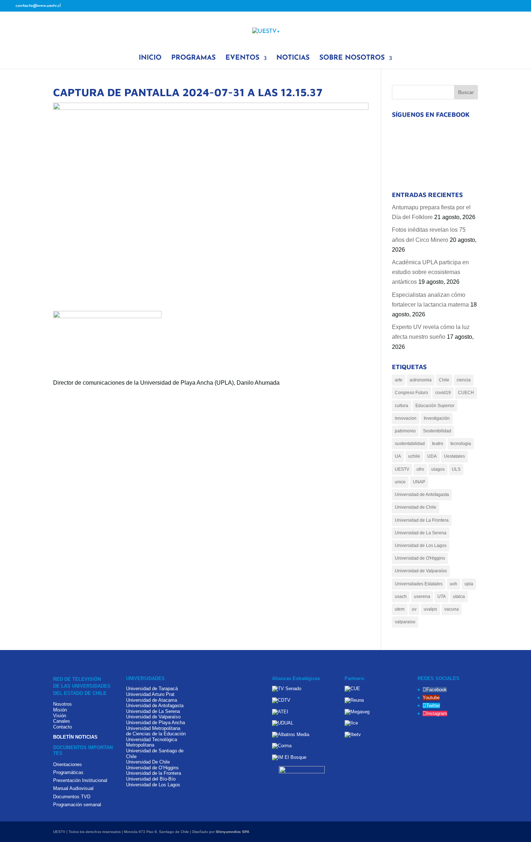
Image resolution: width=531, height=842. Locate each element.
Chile (444, 379)
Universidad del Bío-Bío (151, 779)
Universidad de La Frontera (422, 520)
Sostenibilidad (437, 430)
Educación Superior (434, 405)
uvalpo (430, 609)
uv (414, 609)
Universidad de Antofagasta (422, 494)
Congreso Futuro (411, 392)
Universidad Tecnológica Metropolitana (151, 742)
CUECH (466, 392)
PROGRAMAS (193, 58)
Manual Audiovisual (73, 788)
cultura (401, 405)
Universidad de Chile (415, 507)
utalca (459, 596)
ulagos (438, 469)
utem (400, 609)
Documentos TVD (71, 796)
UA (398, 456)
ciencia (464, 379)
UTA (441, 596)
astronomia (421, 379)
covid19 (443, 392)
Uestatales (454, 456)
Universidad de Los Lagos (420, 545)
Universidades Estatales (418, 583)
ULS (456, 469)
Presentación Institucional (80, 780)
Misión (60, 710)
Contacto (62, 727)
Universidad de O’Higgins (152, 767)
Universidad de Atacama (151, 700)
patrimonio (405, 430)
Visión (59, 715)
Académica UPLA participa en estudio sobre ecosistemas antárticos (430, 272)
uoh (453, 583)
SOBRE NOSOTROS (352, 58)
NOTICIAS (293, 58)
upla (469, 583)
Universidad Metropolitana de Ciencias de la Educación (156, 731)
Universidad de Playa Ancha (155, 722)
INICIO (150, 58)
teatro (437, 443)
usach (401, 596)
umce (400, 481)
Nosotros (62, 704)
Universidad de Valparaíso (421, 570)
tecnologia (460, 443)
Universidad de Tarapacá (152, 688)
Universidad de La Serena (420, 532)
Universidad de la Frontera (153, 773)
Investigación (437, 418)
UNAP (419, 481)
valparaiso (405, 621)
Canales (61, 721)
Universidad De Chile (148, 762)
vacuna (451, 609)
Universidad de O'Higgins (420, 558)
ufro (420, 469)
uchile (414, 456)
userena (422, 596)
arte (398, 379)
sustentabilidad (410, 443)
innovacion (405, 418)
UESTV (402, 469)
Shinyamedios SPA (232, 832)
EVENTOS (242, 58)
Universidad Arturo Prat (150, 694)
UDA (432, 456)
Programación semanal (77, 804)
